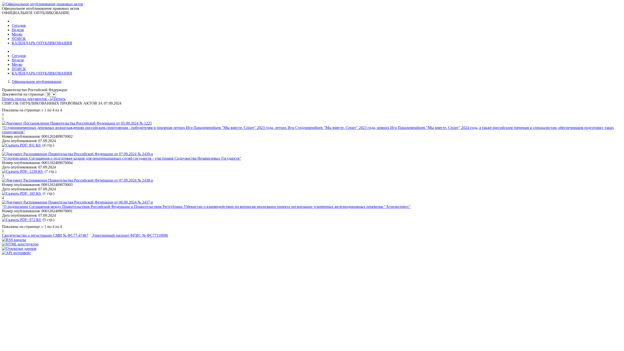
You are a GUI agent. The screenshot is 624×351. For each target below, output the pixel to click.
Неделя (18, 30)
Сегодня (19, 25)
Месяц (17, 34)
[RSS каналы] (14, 240)
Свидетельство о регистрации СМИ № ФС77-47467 (45, 235)
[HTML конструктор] (20, 244)
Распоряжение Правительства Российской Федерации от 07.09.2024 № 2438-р (88, 180)
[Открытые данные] (19, 248)
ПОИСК (19, 39)
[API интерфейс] (16, 253)
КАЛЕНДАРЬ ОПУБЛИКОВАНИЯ (42, 43)
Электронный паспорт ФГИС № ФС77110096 (130, 235)
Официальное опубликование (36, 81)
